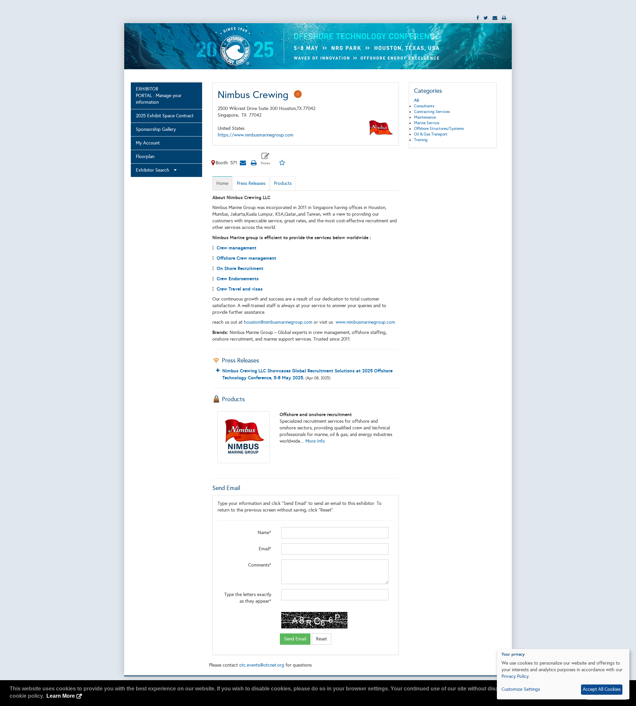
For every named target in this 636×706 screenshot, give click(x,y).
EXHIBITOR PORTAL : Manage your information (159, 95)
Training (421, 139)
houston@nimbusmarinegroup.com (278, 322)
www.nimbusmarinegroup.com (365, 322)
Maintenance (425, 117)
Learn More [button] (60, 696)
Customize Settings (521, 689)
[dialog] (563, 674)
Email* (265, 549)
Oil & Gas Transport (431, 134)
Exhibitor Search (154, 170)
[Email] (243, 163)
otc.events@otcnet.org (261, 665)
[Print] (253, 163)
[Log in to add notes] (265, 159)
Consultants (424, 106)
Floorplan (145, 156)
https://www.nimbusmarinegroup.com (255, 135)
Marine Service (426, 123)
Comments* (259, 565)
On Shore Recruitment (240, 268)
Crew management (236, 248)
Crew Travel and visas (240, 289)
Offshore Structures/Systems (439, 128)
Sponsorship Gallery (156, 129)
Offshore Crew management (246, 258)
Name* (264, 532)
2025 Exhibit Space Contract (164, 116)
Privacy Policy (515, 676)
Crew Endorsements (238, 279)
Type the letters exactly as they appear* (247, 598)
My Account (148, 143)
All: (417, 100)
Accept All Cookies (601, 689)
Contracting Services (432, 111)
